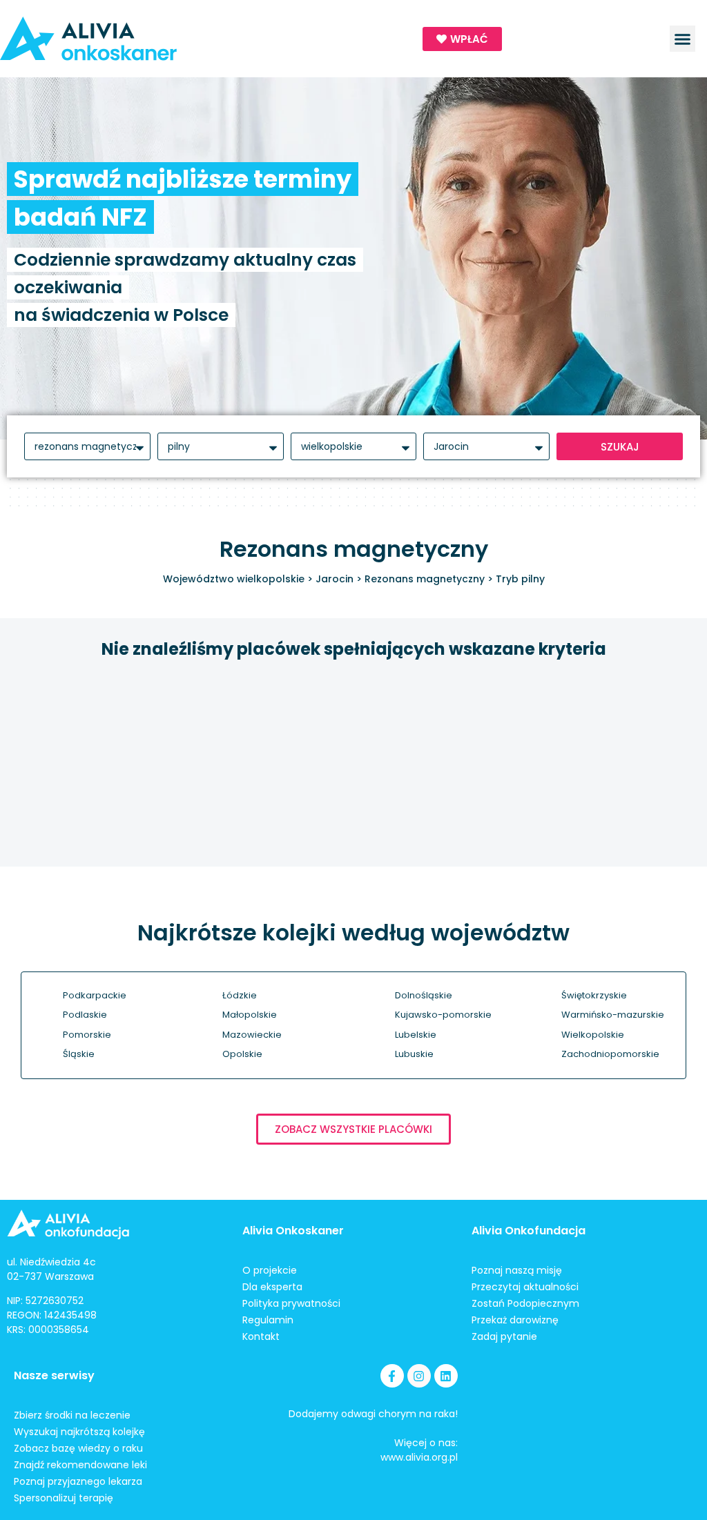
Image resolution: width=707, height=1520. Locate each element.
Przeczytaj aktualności (525, 1287)
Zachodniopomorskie (610, 1053)
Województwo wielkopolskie (233, 579)
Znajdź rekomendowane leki (80, 1465)
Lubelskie (415, 1034)
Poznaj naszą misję (517, 1270)
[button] (683, 39)
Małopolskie (249, 1014)
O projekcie (269, 1270)
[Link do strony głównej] (141, 38)
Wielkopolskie (592, 1034)
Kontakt (261, 1336)
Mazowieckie (252, 1034)
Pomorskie (87, 1034)
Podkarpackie (94, 995)
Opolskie (242, 1053)
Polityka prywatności (291, 1303)
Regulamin (267, 1320)
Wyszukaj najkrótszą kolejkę (79, 1432)
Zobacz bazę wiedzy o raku (78, 1448)
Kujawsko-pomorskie (443, 1014)
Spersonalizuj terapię (63, 1498)
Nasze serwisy (54, 1375)
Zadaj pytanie (504, 1336)
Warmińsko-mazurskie (612, 1014)
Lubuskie (414, 1053)
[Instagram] (419, 1376)
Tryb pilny (520, 579)
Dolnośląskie (423, 995)
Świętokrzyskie (594, 995)
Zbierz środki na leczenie (72, 1415)
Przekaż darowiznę (515, 1320)
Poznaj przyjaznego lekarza (78, 1481)
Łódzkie (239, 995)
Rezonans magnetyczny (425, 579)
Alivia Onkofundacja (528, 1230)
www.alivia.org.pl (419, 1457)
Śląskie (79, 1053)
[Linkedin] (446, 1376)
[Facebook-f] (392, 1376)
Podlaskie (85, 1014)
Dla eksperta (272, 1287)
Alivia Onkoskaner (293, 1230)
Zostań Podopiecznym (525, 1303)
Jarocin (335, 579)
